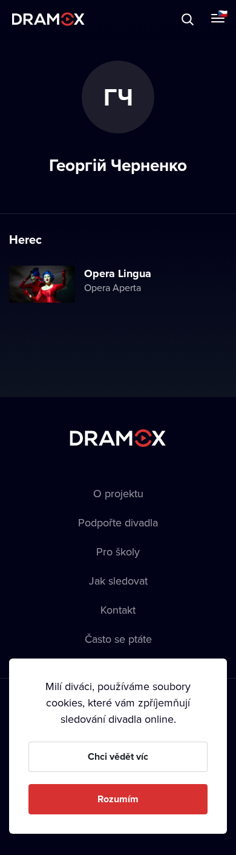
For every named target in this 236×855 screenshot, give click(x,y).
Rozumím (118, 799)
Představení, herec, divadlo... (112, 19)
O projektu (118, 493)
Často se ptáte (118, 638)
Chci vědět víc (118, 756)
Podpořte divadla (118, 522)
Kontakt (118, 609)
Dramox (48, 19)
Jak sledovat (118, 580)
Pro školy (118, 551)
